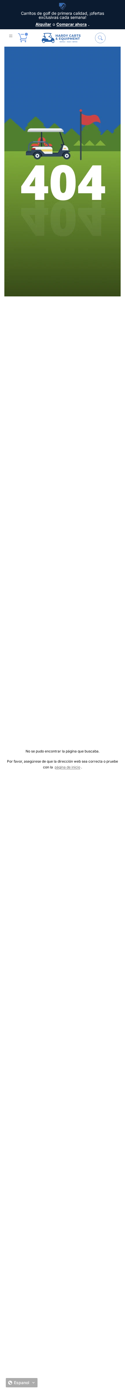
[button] (22, 1382)
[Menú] (10, 36)
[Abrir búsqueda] (100, 38)
